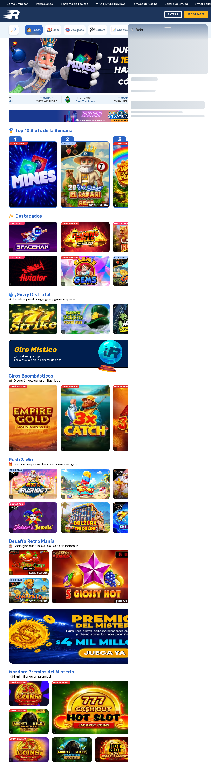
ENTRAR (173, 14)
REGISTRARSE (195, 14)
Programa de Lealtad (74, 4)
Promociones (44, 4)
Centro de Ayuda (176, 4)
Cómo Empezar (17, 4)
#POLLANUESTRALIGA (110, 4)
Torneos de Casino (145, 4)
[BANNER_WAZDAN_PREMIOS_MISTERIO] (105, 636)
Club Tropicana (51, 101)
